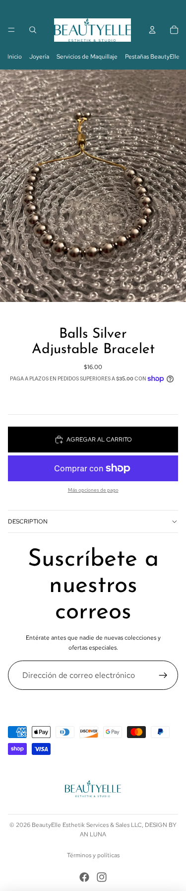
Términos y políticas (93, 855)
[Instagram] (102, 877)
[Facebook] (84, 877)
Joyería (39, 57)
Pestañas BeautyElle (152, 57)
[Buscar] (33, 30)
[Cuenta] (152, 30)
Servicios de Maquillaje (87, 57)
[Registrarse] (163, 675)
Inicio (14, 57)
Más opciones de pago (93, 490)
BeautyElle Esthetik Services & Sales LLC (87, 825)
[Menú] (11, 29)
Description (28, 521)
